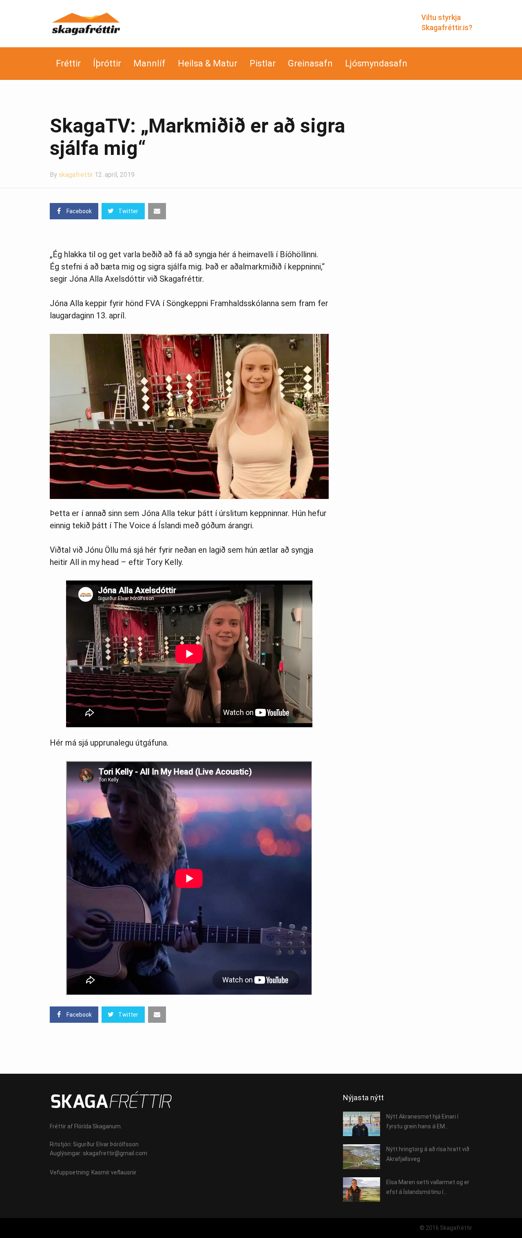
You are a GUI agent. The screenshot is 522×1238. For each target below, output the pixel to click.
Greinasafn (310, 63)
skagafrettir (76, 175)
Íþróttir (107, 63)
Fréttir (68, 63)
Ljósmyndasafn (376, 63)
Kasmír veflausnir (114, 1172)
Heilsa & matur (207, 63)
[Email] (157, 211)
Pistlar (263, 63)
